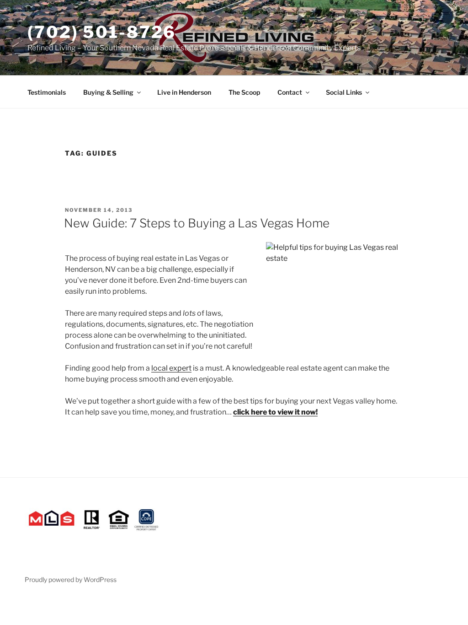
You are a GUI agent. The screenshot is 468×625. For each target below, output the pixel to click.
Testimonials (46, 92)
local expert (171, 368)
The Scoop (244, 92)
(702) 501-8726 (101, 32)
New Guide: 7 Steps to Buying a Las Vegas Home (197, 223)
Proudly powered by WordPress (71, 579)
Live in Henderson (184, 92)
